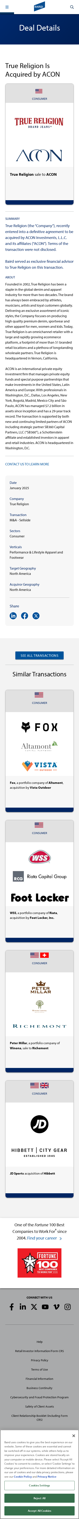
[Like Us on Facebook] (11, 1307)
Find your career (42, 1238)
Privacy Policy (39, 1360)
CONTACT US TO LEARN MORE (27, 464)
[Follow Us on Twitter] (34, 1307)
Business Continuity (39, 1388)
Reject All (39, 1498)
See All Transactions (39, 655)
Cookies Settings (39, 1485)
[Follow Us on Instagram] (67, 1307)
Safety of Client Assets (39, 1406)
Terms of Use (39, 1369)
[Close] (74, 1436)
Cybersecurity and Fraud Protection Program (39, 1397)
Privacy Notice (47, 1476)
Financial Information (39, 1379)
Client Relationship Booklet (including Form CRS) (39, 1418)
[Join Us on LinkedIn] (23, 1307)
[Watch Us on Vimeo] (56, 1307)
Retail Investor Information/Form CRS (39, 1351)
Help (40, 1342)
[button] (7, 7)
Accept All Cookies (39, 1510)
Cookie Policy (23, 1476)
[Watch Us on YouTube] (45, 1307)
